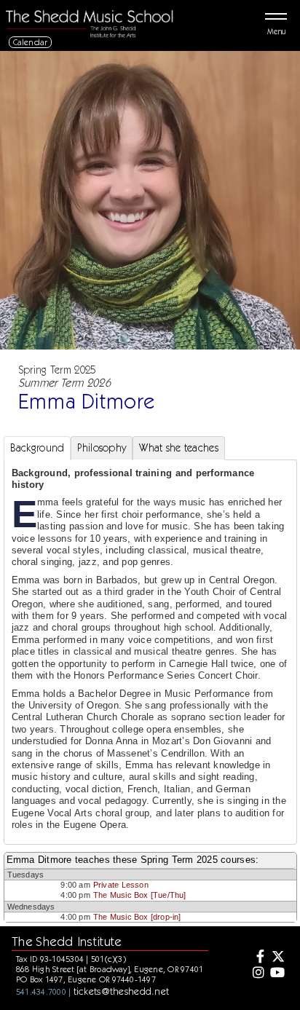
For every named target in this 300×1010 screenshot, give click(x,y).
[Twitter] (277, 958)
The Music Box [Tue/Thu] (139, 895)
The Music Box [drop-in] (137, 916)
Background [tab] (37, 448)
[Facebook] (257, 958)
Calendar (30, 42)
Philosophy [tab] (101, 448)
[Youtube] (277, 974)
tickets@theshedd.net (122, 991)
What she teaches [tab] (178, 448)
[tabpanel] (150, 652)
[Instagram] (257, 974)
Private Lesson (121, 884)
